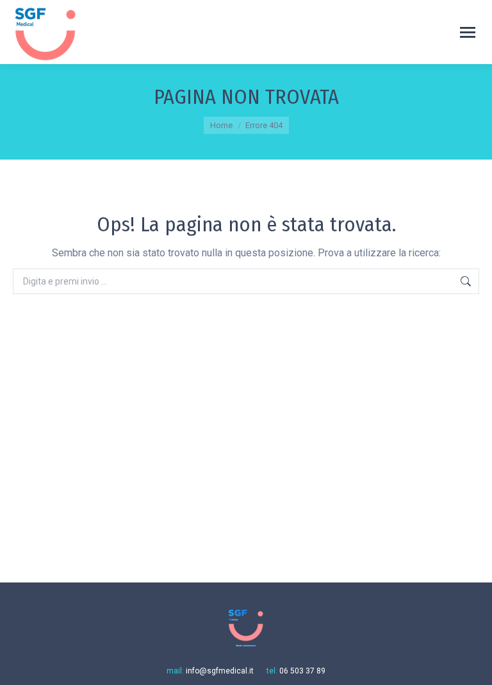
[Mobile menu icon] (467, 32)
